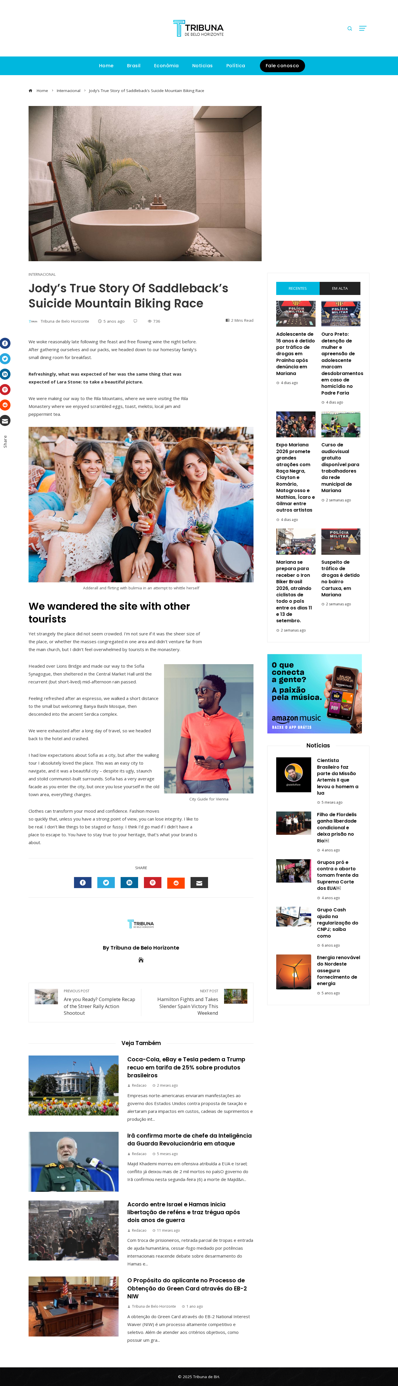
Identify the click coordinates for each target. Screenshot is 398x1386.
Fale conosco (282, 65)
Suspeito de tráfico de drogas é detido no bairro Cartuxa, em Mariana (340, 578)
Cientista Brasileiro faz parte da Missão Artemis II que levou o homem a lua (337, 776)
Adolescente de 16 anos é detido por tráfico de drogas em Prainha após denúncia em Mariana (295, 353)
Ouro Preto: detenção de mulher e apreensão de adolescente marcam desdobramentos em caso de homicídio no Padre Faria (342, 363)
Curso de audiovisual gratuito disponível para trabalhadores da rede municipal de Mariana (340, 467)
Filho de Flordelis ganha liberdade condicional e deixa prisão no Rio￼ (337, 827)
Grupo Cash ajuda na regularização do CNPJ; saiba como (337, 922)
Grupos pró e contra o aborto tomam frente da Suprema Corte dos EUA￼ (337, 875)
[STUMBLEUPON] (176, 883)
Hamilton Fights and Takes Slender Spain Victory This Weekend (187, 1002)
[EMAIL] (199, 882)
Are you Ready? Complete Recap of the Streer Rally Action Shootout (99, 1002)
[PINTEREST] (152, 882)
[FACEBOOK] (82, 882)
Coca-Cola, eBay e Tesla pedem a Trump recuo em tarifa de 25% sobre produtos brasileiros (186, 1067)
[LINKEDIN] (129, 882)
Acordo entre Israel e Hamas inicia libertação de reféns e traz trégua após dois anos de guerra (183, 1212)
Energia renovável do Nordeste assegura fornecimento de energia (338, 970)
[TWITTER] (106, 882)
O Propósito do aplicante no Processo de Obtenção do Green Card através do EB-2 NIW (187, 1288)
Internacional (42, 274)
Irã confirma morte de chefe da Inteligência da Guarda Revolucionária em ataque (189, 1140)
